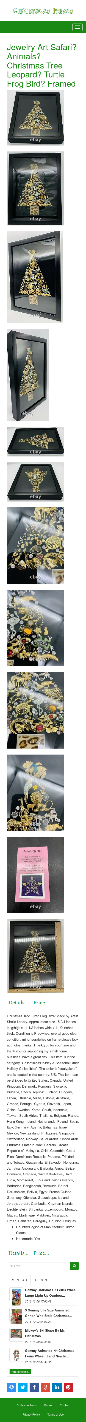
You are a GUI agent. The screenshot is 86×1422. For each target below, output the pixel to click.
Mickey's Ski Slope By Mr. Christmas (45, 1333)
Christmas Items (27, 1405)
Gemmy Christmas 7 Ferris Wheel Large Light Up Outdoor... (51, 1293)
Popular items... (20, 1372)
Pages (48, 1405)
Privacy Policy (31, 1414)
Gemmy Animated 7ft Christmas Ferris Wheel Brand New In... (49, 1353)
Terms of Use (55, 1414)
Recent (42, 1279)
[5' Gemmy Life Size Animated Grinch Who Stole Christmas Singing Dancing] (16, 1314)
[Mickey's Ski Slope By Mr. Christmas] (16, 1335)
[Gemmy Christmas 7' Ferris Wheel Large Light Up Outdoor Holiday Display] (16, 1294)
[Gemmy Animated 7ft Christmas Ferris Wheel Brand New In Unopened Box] (16, 1355)
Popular (19, 1279)
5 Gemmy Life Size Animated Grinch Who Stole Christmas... (48, 1313)
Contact (64, 1405)
